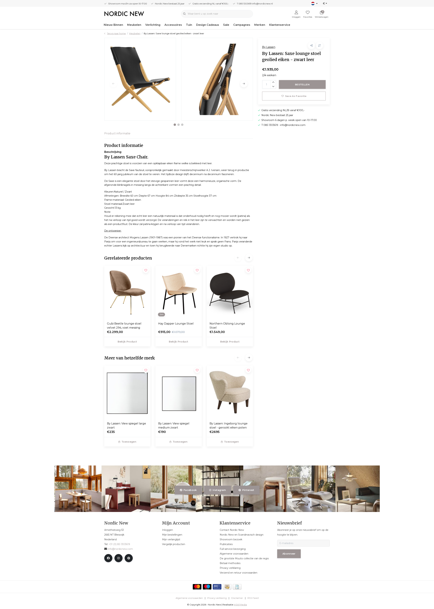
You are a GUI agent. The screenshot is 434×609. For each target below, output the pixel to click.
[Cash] (227, 586)
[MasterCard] (197, 586)
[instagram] (118, 558)
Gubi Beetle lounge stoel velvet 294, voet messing (124, 325)
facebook (190, 490)
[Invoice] (237, 586)
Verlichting (152, 24)
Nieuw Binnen (113, 24)
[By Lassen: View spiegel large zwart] (127, 392)
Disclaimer (237, 598)
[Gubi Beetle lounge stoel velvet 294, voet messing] (127, 292)
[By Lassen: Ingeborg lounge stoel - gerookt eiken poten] (230, 392)
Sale (226, 24)
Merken (259, 24)
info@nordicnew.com (120, 548)
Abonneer (288, 553)
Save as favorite (295, 96)
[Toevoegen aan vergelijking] (319, 45)
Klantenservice (279, 24)
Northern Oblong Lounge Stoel (227, 325)
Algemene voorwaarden (189, 598)
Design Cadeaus (207, 24)
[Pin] (217, 586)
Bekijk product (127, 341)
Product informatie (117, 133)
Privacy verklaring (217, 598)
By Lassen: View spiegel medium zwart (173, 425)
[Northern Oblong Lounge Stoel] (230, 292)
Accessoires (173, 24)
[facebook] (108, 558)
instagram (219, 490)
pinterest (248, 490)
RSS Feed (253, 598)
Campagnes (241, 24)
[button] (175, 124)
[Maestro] (207, 586)
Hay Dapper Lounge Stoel (176, 323)
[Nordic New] (124, 13)
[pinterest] (129, 558)
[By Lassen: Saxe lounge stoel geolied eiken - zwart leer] (140, 79)
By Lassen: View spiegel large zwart (126, 425)
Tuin (189, 24)
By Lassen (268, 47)
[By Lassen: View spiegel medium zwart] (178, 392)
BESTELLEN (302, 84)
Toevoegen (129, 441)
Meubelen (134, 24)
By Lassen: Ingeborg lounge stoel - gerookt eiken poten (229, 425)
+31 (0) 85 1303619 (119, 544)
